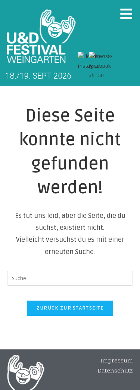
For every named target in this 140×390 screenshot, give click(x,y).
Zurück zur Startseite (70, 308)
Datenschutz (115, 371)
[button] (126, 14)
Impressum (116, 361)
